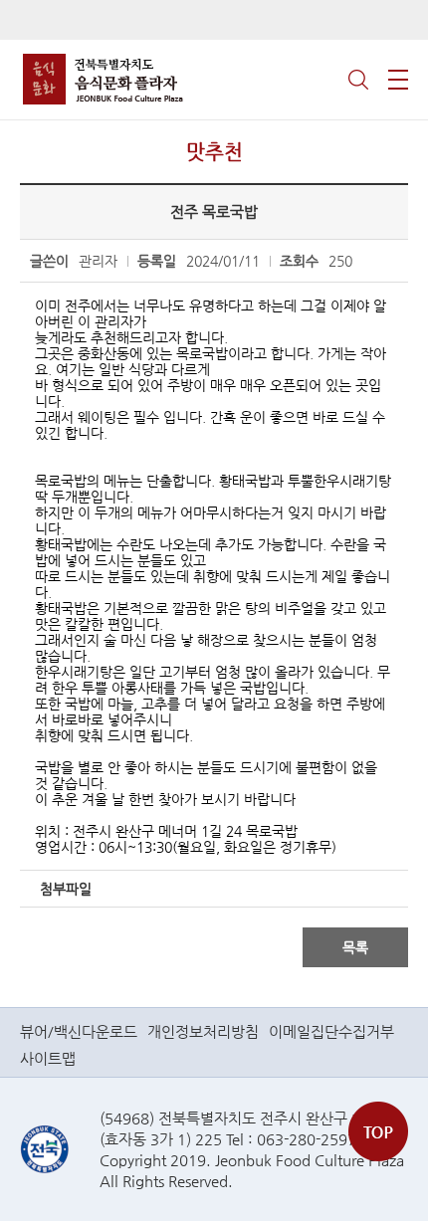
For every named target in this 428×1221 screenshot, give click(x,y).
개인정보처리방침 (203, 1031)
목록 (355, 947)
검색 (358, 80)
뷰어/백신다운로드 (78, 1031)
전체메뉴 (398, 80)
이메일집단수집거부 (331, 1031)
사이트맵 (48, 1058)
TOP (378, 1131)
